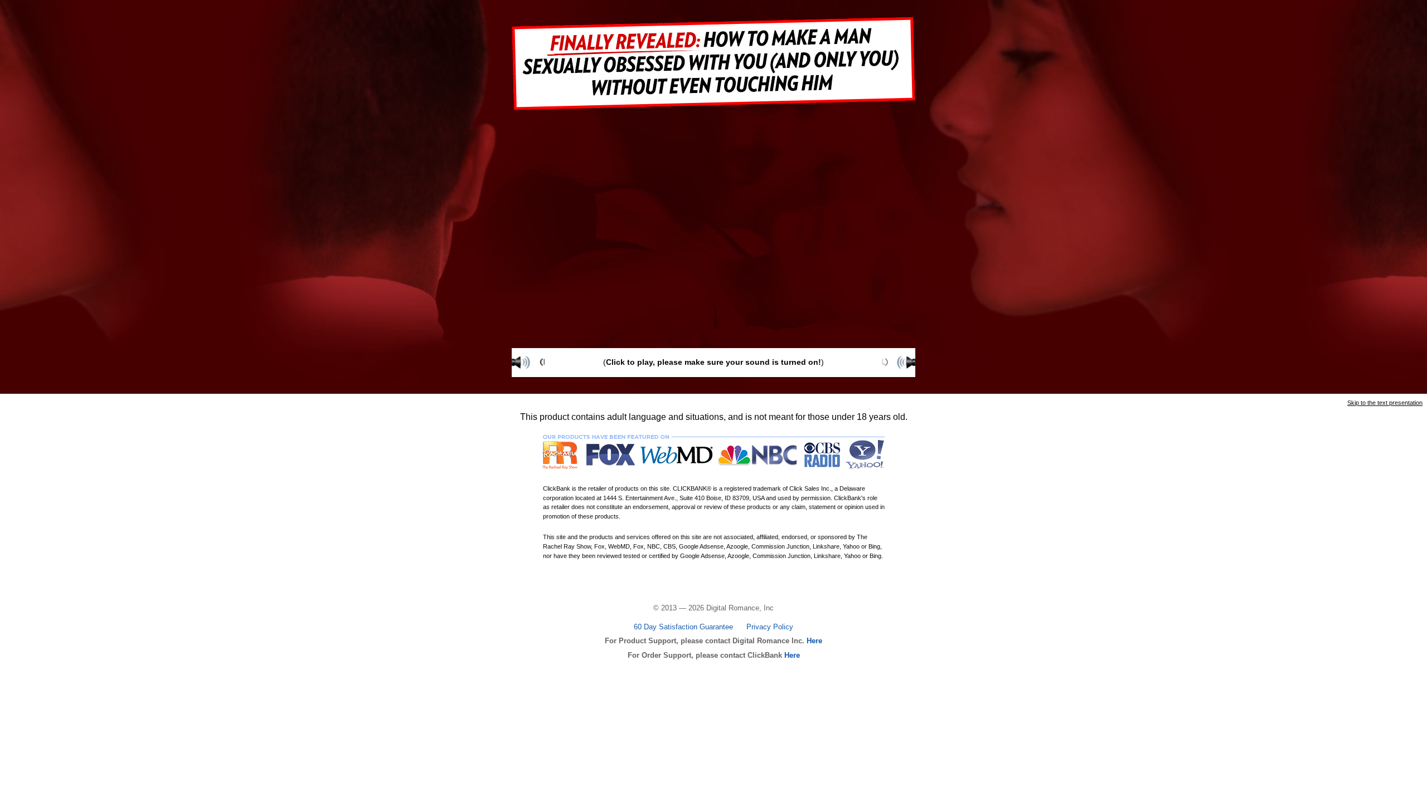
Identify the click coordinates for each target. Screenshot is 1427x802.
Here (813, 641)
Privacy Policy (769, 627)
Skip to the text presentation (1385, 402)
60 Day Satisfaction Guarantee (683, 627)
